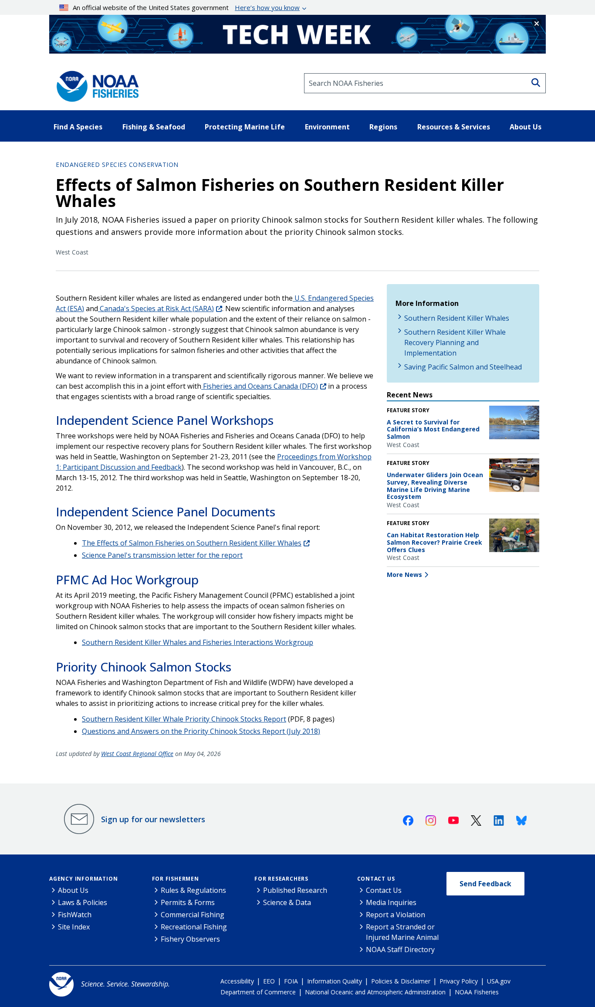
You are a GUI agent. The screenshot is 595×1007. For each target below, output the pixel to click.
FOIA (291, 981)
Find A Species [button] (78, 127)
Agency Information (83, 878)
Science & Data (287, 902)
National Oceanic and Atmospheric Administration (375, 992)
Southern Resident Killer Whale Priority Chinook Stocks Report (184, 719)
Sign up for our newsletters (153, 819)
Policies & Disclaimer (400, 981)
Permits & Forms (188, 902)
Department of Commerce (258, 992)
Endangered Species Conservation (117, 164)
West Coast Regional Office (137, 753)
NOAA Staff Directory (400, 949)
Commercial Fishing (192, 914)
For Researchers (281, 878)
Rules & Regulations (193, 890)
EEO (269, 981)
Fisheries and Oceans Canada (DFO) (259, 386)
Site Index (74, 927)
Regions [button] (383, 127)
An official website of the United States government (186, 7)
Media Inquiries (391, 902)
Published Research (295, 890)
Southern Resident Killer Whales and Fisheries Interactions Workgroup (197, 642)
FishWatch (74, 914)
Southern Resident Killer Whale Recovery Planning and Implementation (455, 342)
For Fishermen (175, 878)
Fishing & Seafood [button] (153, 127)
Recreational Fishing (194, 927)
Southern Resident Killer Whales (456, 318)
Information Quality (334, 981)
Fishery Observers (190, 939)
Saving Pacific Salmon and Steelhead (463, 367)
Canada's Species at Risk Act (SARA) (156, 308)
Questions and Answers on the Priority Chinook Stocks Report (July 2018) (201, 731)
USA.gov (498, 981)
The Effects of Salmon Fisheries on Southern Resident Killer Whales (191, 543)
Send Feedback (485, 883)
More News (404, 574)
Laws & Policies (82, 902)
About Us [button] (525, 127)
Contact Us (376, 878)
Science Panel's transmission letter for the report (162, 555)
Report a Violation (395, 914)
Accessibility (237, 981)
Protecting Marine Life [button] (245, 127)
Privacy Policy (458, 981)
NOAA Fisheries (477, 992)
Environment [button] (327, 127)
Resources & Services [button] (453, 127)
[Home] (95, 83)
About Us (73, 890)
